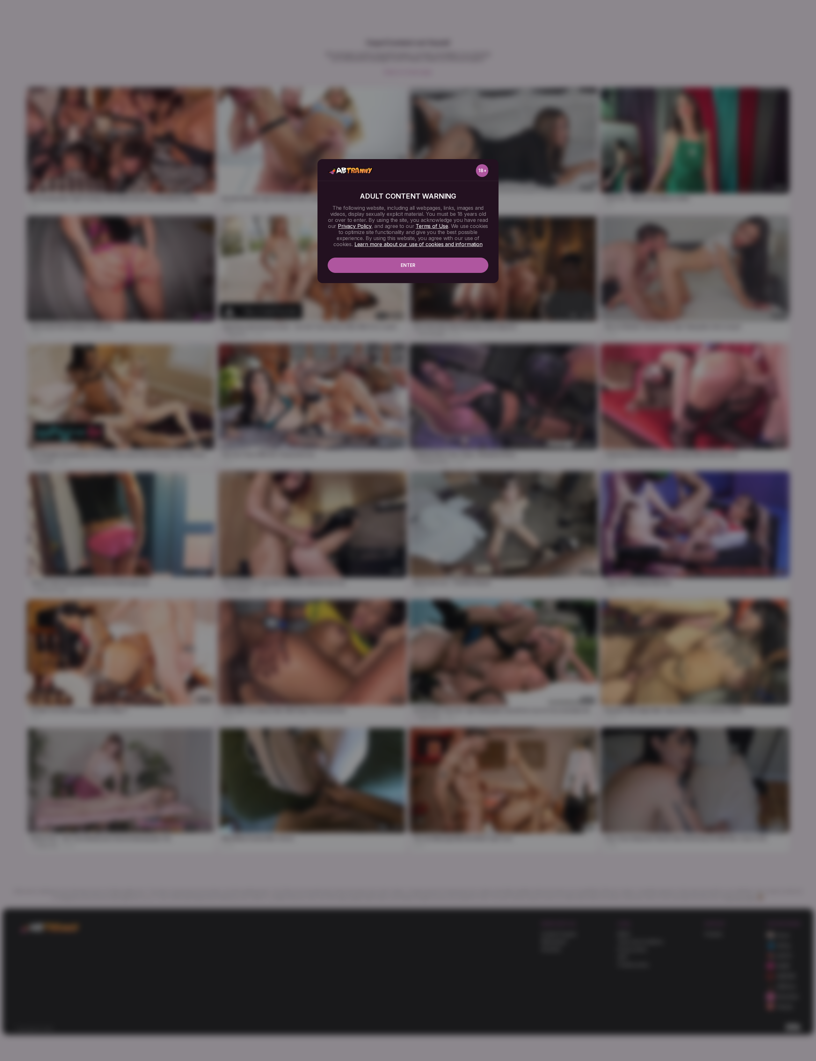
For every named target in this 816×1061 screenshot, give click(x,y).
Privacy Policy (354, 226)
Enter (408, 265)
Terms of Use (432, 226)
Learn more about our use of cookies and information (418, 244)
